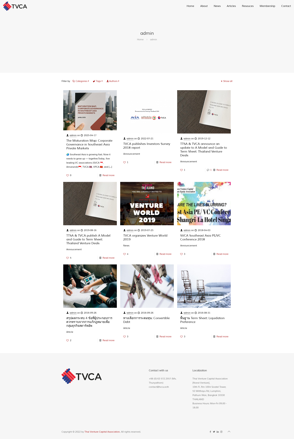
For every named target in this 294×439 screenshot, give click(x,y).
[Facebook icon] (210, 431)
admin (73, 135)
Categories (81, 81)
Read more (109, 175)
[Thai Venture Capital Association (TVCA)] (15, 6)
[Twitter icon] (214, 431)
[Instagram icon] (221, 431)
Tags (98, 81)
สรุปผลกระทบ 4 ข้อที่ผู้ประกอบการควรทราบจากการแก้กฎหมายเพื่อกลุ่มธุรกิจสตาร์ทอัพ (89, 322)
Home (140, 39)
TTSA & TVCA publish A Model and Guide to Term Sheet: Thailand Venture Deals (88, 239)
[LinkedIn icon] (218, 431)
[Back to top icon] (229, 431)
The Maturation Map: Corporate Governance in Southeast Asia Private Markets (89, 144)
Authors (113, 81)
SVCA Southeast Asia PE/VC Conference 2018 (200, 237)
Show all (227, 81)
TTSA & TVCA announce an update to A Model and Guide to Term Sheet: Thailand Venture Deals (203, 149)
